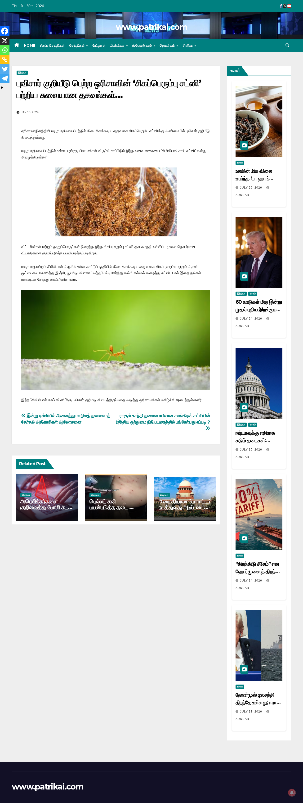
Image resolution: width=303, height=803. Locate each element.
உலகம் (240, 162)
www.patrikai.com (151, 27)
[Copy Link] (4, 59)
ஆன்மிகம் (117, 45)
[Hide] (2, 88)
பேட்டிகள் (99, 45)
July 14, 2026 (251, 580)
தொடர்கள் (168, 45)
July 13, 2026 (251, 711)
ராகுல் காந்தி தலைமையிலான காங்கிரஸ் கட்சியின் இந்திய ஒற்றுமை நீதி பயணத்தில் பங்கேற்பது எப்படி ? (163, 418)
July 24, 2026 (251, 318)
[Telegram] (4, 78)
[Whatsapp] (4, 50)
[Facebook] (4, 31)
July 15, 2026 (251, 449)
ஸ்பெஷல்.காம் (142, 45)
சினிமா (188, 45)
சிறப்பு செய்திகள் (52, 45)
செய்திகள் (77, 45)
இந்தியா (22, 72)
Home (29, 45)
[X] (4, 40)
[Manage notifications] (292, 792)
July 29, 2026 (251, 187)
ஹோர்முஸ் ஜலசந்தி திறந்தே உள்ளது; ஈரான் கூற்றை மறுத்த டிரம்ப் (258, 702)
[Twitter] (4, 69)
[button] (287, 45)
